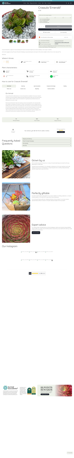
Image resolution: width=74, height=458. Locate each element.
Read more (4, 54)
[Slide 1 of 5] (11, 41)
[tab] (9, 86)
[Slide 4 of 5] (23, 41)
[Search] (66, 3)
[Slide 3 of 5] (19, 41)
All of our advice (36, 232)
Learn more (66, 37)
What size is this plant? (59, 40)
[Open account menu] (69, 3)
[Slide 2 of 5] (15, 41)
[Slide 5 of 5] (27, 41)
